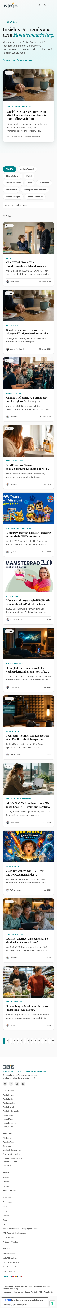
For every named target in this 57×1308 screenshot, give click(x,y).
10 (35, 1041)
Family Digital (8, 1107)
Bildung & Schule (13, 176)
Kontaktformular (9, 1254)
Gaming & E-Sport (13, 183)
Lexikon (6, 1186)
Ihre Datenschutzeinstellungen (27, 1300)
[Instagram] (11, 1084)
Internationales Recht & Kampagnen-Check (20, 1229)
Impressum (8, 1292)
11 (39, 1041)
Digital (29, 176)
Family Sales (8, 1127)
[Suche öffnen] (39, 4)
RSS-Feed (10, 60)
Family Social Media (11, 1111)
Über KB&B (7, 1202)
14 (49, 1041)
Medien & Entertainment (12, 1150)
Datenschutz (18, 1292)
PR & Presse (44, 183)
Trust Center (48, 1292)
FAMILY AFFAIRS (9, 1190)
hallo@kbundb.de (10, 1258)
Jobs (5, 1220)
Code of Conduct (9, 1237)
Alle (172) (9, 169)
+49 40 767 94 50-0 (11, 1262)
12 (43, 1041)
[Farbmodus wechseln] (45, 4)
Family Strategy (9, 1095)
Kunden (6, 1216)
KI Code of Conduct (10, 1242)
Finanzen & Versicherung (12, 1158)
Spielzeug (7, 1146)
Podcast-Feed (26, 60)
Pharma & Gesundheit (11, 1154)
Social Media (11, 190)
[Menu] (51, 5)
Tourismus (7, 1166)
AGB (40, 1292)
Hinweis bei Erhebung (15, 1304)
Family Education (9, 1123)
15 (53, 1041)
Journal (6, 1177)
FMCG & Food (8, 1142)
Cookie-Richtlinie (31, 1292)
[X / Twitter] (17, 1084)
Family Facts (8, 1099)
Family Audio (8, 1115)
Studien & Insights (13, 197)
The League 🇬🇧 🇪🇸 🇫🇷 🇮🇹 (12, 1276)
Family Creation (9, 1103)
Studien (6, 1182)
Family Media (8, 1119)
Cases (5, 1211)
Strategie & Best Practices (35, 190)
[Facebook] (23, 1084)
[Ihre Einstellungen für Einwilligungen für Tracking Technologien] (52, 1303)
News (30, 183)
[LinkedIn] (5, 1084)
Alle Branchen (8, 1138)
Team (5, 1207)
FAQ (4, 1224)
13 (46, 1041)
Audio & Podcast (27, 169)
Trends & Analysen (35, 197)
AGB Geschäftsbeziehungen (14, 1233)
